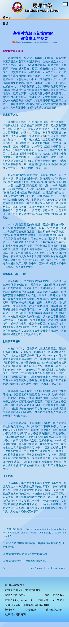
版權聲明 (10, 609)
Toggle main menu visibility (65, 4)
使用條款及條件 (55, 609)
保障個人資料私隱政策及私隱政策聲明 (27, 605)
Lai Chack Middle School (42, 11)
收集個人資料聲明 (15, 614)
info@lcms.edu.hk (22, 600)
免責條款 (31, 609)
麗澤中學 (42, 6)
